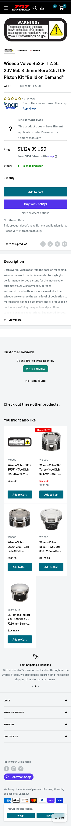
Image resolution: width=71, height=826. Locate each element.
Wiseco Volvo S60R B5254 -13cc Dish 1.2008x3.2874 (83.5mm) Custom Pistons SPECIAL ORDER (19, 470)
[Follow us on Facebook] (6, 768)
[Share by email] (64, 244)
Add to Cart (19, 494)
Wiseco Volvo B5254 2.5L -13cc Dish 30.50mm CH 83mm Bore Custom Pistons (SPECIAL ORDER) (20, 547)
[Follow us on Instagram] (13, 768)
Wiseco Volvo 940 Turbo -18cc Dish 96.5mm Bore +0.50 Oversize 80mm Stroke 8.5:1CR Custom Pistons (51, 470)
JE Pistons (14, 609)
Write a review (35, 368)
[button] (51, 8)
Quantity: (9, 178)
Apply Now (29, 108)
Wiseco (8, 86)
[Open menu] (6, 8)
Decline (50, 815)
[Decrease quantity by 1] (22, 178)
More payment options (35, 213)
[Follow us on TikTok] (20, 768)
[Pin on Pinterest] (50, 244)
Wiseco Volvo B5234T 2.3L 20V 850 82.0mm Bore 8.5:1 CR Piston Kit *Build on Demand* (50, 547)
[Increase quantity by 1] (42, 178)
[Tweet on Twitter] (57, 244)
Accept (20, 815)
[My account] (42, 8)
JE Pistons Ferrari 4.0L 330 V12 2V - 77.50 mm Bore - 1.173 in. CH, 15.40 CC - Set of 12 (19, 620)
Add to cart (35, 192)
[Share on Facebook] (43, 244)
